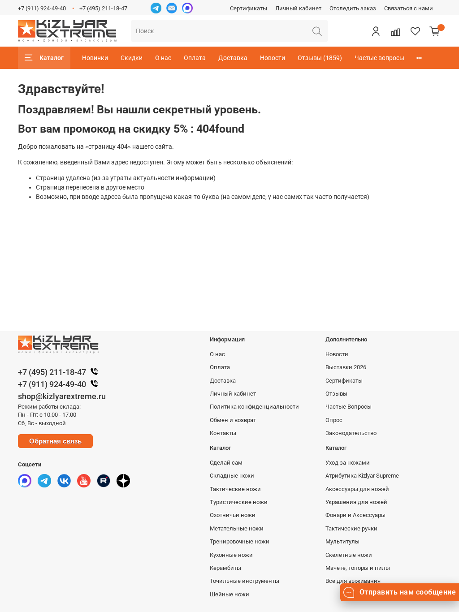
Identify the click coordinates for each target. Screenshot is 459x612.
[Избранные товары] (415, 31)
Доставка (232, 57)
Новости (272, 57)
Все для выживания (353, 581)
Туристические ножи (239, 502)
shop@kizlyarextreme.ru (62, 396)
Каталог (51, 57)
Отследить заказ (352, 8)
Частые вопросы (379, 57)
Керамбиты (225, 568)
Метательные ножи (237, 528)
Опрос (333, 420)
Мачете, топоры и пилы (357, 568)
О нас (163, 57)
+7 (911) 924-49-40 (42, 8)
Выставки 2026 (345, 367)
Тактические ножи (235, 489)
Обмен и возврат (233, 420)
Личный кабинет (298, 8)
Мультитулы (342, 541)
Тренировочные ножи (239, 541)
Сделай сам (226, 462)
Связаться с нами (408, 8)
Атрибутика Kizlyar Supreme (362, 475)
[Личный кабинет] (375, 31)
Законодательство (351, 433)
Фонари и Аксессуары (355, 515)
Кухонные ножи (231, 555)
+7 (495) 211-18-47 (103, 8)
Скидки (132, 57)
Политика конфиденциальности (254, 406)
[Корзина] (435, 31)
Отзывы (336, 393)
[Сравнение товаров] (395, 31)
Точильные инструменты (244, 581)
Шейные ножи (229, 594)
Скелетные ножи (348, 555)
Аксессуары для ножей (357, 489)
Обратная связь (55, 441)
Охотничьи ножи (232, 515)
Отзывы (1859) (320, 57)
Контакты (223, 433)
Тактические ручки (351, 528)
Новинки (95, 57)
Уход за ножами (347, 462)
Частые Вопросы (348, 406)
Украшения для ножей (356, 502)
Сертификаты (248, 8)
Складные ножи (232, 475)
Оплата (195, 57)
